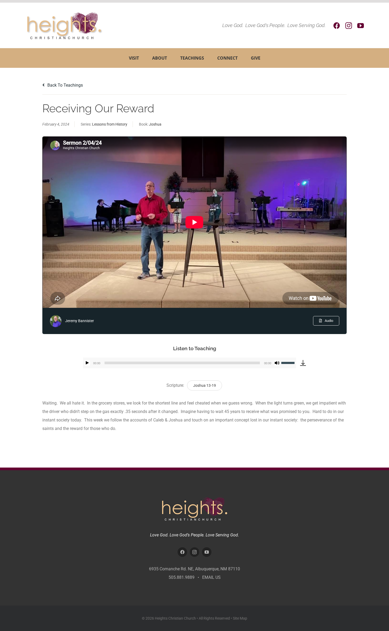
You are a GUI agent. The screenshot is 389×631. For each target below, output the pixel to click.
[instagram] (348, 25)
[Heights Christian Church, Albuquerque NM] (194, 490)
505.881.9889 (182, 577)
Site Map (240, 618)
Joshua (155, 124)
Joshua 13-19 (204, 385)
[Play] (87, 363)
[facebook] (336, 25)
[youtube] (360, 25)
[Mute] (277, 363)
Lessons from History (109, 124)
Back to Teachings (64, 85)
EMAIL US (211, 577)
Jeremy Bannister (79, 321)
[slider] (288, 362)
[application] (189, 363)
